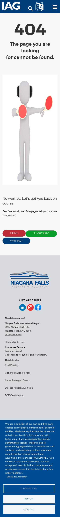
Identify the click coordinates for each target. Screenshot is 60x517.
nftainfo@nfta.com (14, 342)
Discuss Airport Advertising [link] (19, 387)
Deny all (29, 499)
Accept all (29, 509)
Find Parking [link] (11, 365)
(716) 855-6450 (13, 334)
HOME (14, 233)
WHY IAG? (16, 240)
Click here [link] (10, 354)
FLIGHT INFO (41, 233)
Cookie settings (29, 488)
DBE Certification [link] (14, 395)
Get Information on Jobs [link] (17, 372)
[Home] (13, 6)
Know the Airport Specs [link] (17, 380)
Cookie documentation (17, 477)
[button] (30, 9)
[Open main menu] (54, 8)
